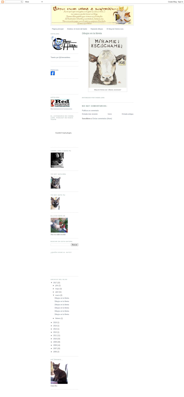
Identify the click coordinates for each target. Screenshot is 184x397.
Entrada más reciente (90, 114)
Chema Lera (54, 70)
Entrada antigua (127, 114)
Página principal (57, 29)
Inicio (110, 114)
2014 (55, 326)
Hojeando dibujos (97, 29)
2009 (55, 342)
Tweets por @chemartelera (60, 57)
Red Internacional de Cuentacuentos (61, 109)
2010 (55, 339)
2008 (55, 345)
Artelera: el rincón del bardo (77, 29)
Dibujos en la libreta (92, 33)
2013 (55, 329)
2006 (55, 352)
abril (57, 292)
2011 (55, 335)
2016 (55, 322)
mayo (57, 289)
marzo (57, 295)
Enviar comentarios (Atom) (102, 118)
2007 (55, 348)
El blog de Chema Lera (115, 29)
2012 (55, 332)
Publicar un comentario (90, 110)
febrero (58, 318)
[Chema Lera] (53, 75)
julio (57, 285)
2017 (55, 283)
